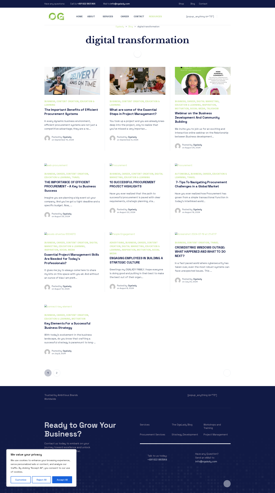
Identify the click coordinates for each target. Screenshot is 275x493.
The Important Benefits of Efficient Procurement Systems (71, 112)
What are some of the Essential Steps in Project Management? (133, 112)
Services (108, 16)
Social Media (197, 108)
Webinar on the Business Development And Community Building (197, 117)
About (91, 16)
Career (125, 16)
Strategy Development (185, 434)
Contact (203, 3)
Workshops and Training (212, 426)
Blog (192, 3)
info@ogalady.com (120, 3)
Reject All (41, 479)
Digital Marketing (208, 101)
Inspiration (209, 104)
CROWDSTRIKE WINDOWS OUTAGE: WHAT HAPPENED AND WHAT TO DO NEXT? (200, 251)
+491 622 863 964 (86, 3)
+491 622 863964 (157, 459)
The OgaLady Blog (182, 424)
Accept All (62, 479)
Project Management (216, 434)
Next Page (227, 372)
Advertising (117, 242)
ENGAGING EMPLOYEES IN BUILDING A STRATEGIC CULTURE (136, 260)
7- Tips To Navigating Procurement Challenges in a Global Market (201, 184)
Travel (76, 177)
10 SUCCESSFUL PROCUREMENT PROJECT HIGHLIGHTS (132, 184)
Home (79, 16)
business (49, 101)
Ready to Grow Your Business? (80, 429)
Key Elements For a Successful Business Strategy (67, 325)
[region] (41, 468)
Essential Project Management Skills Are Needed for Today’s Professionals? (71, 258)
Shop (181, 3)
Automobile (182, 173)
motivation (182, 108)
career (191, 101)
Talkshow (213, 108)
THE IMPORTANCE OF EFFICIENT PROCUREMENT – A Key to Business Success (70, 186)
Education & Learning (188, 104)
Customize (20, 479)
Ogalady (67, 137)
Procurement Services (152, 434)
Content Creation (67, 101)
